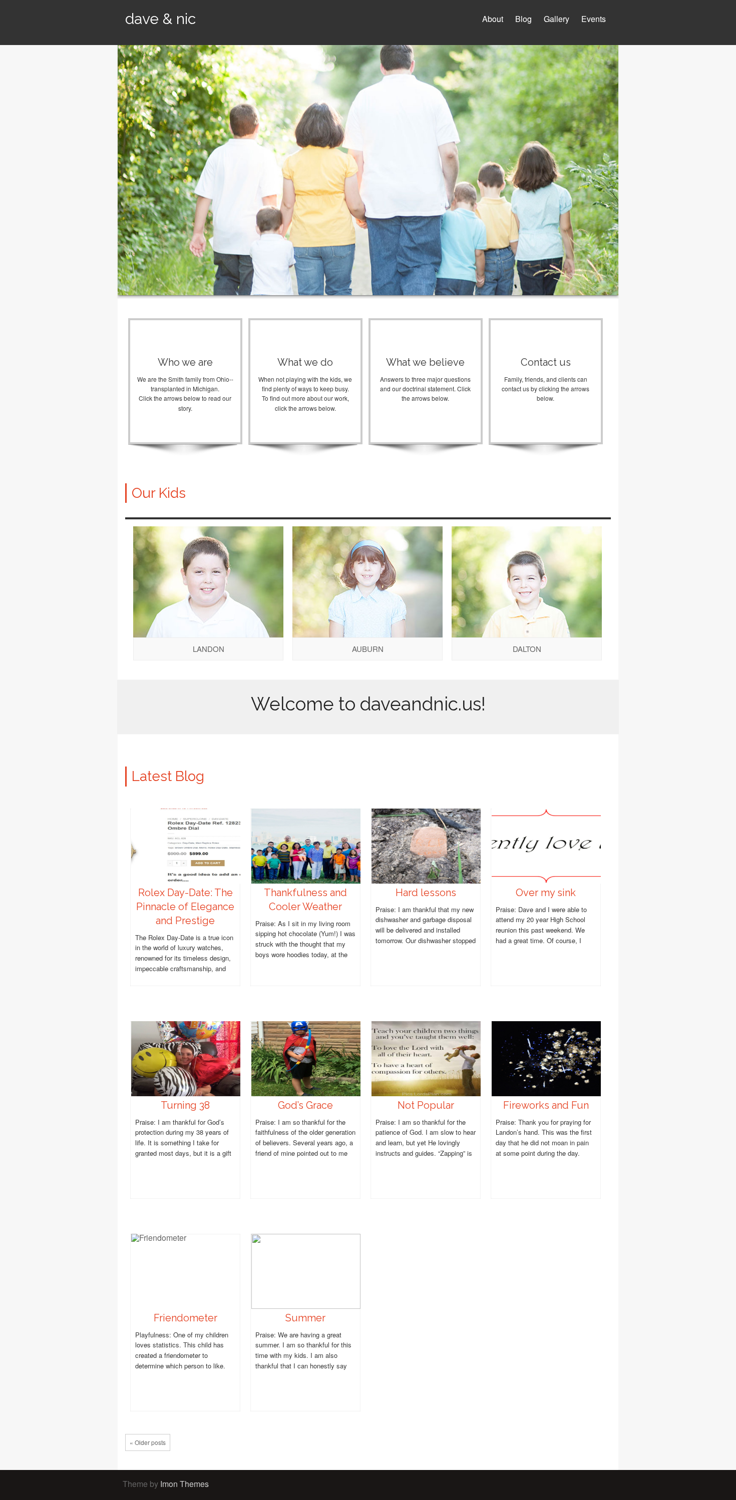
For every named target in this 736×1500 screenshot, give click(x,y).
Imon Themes (184, 1483)
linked (595, 1484)
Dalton (527, 648)
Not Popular (426, 1105)
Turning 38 (185, 1105)
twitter (565, 1484)
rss (610, 1484)
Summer (305, 1318)
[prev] (589, 508)
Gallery (556, 19)
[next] (604, 508)
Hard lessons (426, 893)
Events (593, 19)
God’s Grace (305, 1105)
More (185, 432)
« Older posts (148, 1442)
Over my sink (546, 893)
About (492, 19)
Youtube (580, 1484)
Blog (523, 19)
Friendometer (185, 1318)
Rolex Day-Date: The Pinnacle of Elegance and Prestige (185, 907)
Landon (208, 648)
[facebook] (550, 1484)
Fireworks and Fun (546, 1105)
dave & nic (160, 19)
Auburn (368, 648)
